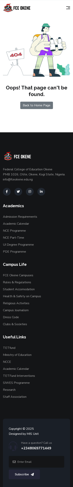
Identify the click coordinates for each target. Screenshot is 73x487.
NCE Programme (14, 231)
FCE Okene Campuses (18, 275)
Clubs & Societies (15, 324)
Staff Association (14, 397)
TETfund (9, 348)
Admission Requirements (20, 217)
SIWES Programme (16, 383)
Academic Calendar (16, 224)
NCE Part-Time (13, 238)
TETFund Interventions (19, 376)
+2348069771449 (36, 448)
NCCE (7, 362)
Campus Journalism (16, 310)
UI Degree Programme (18, 245)
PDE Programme (14, 252)
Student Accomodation (19, 289)
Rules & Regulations (17, 282)
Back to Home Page (36, 105)
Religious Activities (16, 303)
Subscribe (22, 474)
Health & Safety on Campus (22, 296)
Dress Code (11, 317)
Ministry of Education (17, 355)
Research (9, 390)
